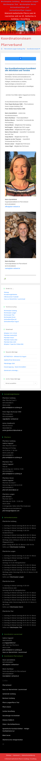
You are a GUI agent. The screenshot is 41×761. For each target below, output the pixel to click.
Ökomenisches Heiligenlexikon (12, 740)
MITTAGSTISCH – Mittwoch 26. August (15, 356)
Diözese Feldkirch (8, 720)
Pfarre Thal (15, 702)
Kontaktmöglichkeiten (10, 294)
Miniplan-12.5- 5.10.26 (10, 333)
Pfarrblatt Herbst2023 (10, 335)
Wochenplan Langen (29, 1)
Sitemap (6, 292)
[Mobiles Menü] (20, 33)
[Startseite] (1, 49)
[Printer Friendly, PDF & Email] (5, 279)
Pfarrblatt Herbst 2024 (10, 340)
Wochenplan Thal (10, 4)
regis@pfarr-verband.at (10, 419)
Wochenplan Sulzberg (10, 1)
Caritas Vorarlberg (8, 711)
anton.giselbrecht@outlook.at (12, 430)
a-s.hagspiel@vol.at (8, 643)
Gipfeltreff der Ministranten (12, 360)
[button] (20, 58)
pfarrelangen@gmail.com (10, 511)
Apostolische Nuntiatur (10, 729)
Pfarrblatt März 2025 (10, 342)
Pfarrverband (6, 685)
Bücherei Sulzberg (8, 698)
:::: (3, 744)
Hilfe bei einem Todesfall (11, 297)
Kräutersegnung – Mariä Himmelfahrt (15, 367)
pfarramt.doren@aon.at (10, 490)
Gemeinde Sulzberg (9, 694)
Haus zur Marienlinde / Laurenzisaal (14, 299)
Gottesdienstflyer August (20, 10)
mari (6, 268)
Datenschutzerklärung (28, 755)
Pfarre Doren (6, 707)
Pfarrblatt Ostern (9, 337)
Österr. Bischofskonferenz (11, 724)
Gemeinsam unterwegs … (11, 370)
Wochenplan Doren (28, 4)
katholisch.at (10, 731)
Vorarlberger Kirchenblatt (11, 716)
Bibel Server (6, 735)
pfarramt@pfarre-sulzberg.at (12, 407)
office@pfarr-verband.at (12, 206)
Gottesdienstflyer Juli (19, 7)
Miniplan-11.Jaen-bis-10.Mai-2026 (13, 344)
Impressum (16, 755)
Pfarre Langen (7, 702)
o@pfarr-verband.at (14, 268)
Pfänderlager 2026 (9, 363)
